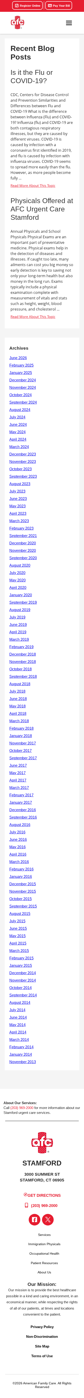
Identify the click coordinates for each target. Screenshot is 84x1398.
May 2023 (17, 506)
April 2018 (17, 714)
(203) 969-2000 (21, 1108)
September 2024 (23, 402)
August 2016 (19, 825)
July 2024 (17, 417)
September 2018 (23, 677)
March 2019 (19, 639)
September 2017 (23, 758)
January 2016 (20, 877)
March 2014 (19, 1040)
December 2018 (22, 654)
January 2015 (20, 966)
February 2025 (21, 365)
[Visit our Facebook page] (34, 1219)
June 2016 (18, 840)
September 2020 (23, 558)
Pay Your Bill (61, 5)
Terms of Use (42, 1356)
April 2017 (17, 780)
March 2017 (19, 788)
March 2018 (19, 721)
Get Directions (44, 1195)
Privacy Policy (42, 1327)
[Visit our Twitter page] (48, 1219)
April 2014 (17, 1032)
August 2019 (19, 610)
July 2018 (17, 691)
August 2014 (19, 1003)
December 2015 (22, 884)
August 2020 (19, 565)
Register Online (29, 5)
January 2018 (20, 736)
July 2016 (17, 832)
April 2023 (17, 513)
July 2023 (17, 491)
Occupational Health (44, 1253)
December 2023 (22, 454)
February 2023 (21, 528)
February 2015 (21, 958)
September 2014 (23, 995)
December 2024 (22, 380)
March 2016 (19, 862)
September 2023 (23, 476)
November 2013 (22, 1062)
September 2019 (23, 602)
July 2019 (17, 617)
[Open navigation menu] (69, 23)
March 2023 (19, 521)
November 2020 (22, 551)
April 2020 (17, 588)
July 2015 (17, 921)
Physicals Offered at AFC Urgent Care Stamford (41, 209)
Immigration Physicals (44, 1244)
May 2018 (17, 706)
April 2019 (17, 632)
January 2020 (20, 595)
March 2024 (19, 447)
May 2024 (17, 432)
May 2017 (17, 773)
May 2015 (17, 936)
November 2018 (22, 662)
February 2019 (21, 647)
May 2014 (17, 1025)
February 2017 (21, 795)
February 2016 (21, 869)
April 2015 (17, 943)
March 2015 (19, 951)
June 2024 (18, 425)
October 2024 (20, 395)
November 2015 (22, 891)
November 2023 (22, 462)
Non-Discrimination (42, 1336)
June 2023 (18, 499)
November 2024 (22, 388)
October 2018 (20, 669)
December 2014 (22, 973)
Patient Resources (44, 1263)
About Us (44, 1272)
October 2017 (20, 751)
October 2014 (20, 988)
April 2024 (17, 439)
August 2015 (19, 914)
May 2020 (17, 580)
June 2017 (18, 765)
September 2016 (23, 817)
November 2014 (22, 980)
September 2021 (23, 536)
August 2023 (19, 484)
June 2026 (18, 358)
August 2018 (19, 684)
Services (44, 1235)
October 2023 (20, 469)
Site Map (42, 1346)
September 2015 (23, 906)
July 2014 (17, 1010)
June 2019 (18, 625)
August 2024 (19, 410)
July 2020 (17, 573)
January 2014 (20, 1054)
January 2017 (20, 802)
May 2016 (17, 847)
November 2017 (22, 743)
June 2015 (18, 928)
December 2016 (22, 810)
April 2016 (17, 854)
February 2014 (21, 1047)
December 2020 (22, 543)
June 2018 (18, 699)
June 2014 (18, 1017)
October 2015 (20, 899)
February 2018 (21, 728)
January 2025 (20, 373)
